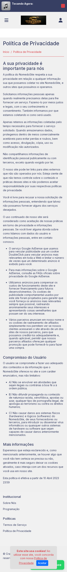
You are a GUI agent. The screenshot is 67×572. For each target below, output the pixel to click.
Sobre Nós (9, 502)
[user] (60, 20)
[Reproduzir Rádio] (63, 5)
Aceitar (42, 563)
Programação (11, 509)
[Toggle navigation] (6, 20)
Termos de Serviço (15, 524)
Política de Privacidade (17, 530)
